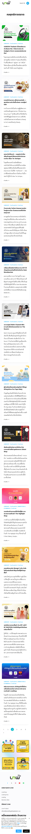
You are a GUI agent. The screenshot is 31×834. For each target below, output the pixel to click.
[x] (11, 783)
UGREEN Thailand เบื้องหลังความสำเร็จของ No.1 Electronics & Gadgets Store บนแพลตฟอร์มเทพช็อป (15, 50)
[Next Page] (3, 732)
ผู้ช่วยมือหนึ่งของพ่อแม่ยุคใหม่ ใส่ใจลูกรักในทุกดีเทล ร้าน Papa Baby (15, 388)
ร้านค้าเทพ (20, 43)
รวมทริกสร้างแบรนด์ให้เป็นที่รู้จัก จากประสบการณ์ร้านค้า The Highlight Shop (15, 513)
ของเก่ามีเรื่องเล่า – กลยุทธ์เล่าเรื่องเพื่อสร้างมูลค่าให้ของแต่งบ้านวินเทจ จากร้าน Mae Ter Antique (14, 156)
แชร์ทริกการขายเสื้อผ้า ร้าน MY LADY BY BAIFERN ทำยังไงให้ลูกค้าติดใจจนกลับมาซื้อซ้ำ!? (15, 627)
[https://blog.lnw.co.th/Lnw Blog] (6, 3)
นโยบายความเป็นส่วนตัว (6, 826)
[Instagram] (15, 783)
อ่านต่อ (6, 72)
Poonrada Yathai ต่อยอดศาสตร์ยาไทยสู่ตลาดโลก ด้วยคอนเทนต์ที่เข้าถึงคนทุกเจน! (15, 210)
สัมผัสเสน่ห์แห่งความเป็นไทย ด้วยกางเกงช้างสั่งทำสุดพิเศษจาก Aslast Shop (15, 449)
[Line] (23, 783)
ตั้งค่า (18, 823)
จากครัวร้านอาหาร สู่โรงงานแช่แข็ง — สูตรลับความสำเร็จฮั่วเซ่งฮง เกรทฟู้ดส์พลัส (15, 102)
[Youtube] (19, 783)
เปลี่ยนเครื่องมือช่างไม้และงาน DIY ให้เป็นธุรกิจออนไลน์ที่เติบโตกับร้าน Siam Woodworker (15, 270)
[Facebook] (7, 783)
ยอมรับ (26, 831)
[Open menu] (27, 3)
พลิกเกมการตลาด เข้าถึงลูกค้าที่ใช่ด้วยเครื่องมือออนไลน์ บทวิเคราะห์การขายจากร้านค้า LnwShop (15, 689)
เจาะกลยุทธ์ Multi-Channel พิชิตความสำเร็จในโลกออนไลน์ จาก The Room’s (14, 327)
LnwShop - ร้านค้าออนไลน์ (10, 43)
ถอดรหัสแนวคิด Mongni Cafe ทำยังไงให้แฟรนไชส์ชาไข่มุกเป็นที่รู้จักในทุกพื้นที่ (15, 570)
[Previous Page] (3, 729)
